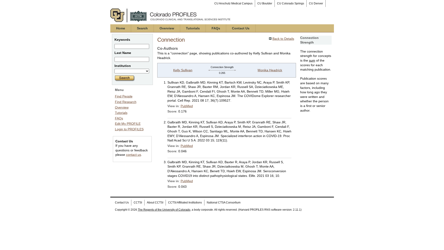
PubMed (187, 106)
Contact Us (241, 28)
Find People (124, 96)
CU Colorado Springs (290, 3)
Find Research (125, 102)
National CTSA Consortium (223, 202)
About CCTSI (155, 202)
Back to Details (283, 39)
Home (120, 28)
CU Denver (316, 3)
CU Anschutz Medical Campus (233, 3)
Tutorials (193, 28)
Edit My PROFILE (128, 123)
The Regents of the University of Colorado (164, 209)
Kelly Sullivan (182, 70)
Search (142, 28)
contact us (133, 154)
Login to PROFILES (129, 129)
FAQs (216, 28)
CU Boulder (264, 3)
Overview (167, 28)
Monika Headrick (270, 70)
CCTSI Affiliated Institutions (185, 202)
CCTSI (138, 202)
